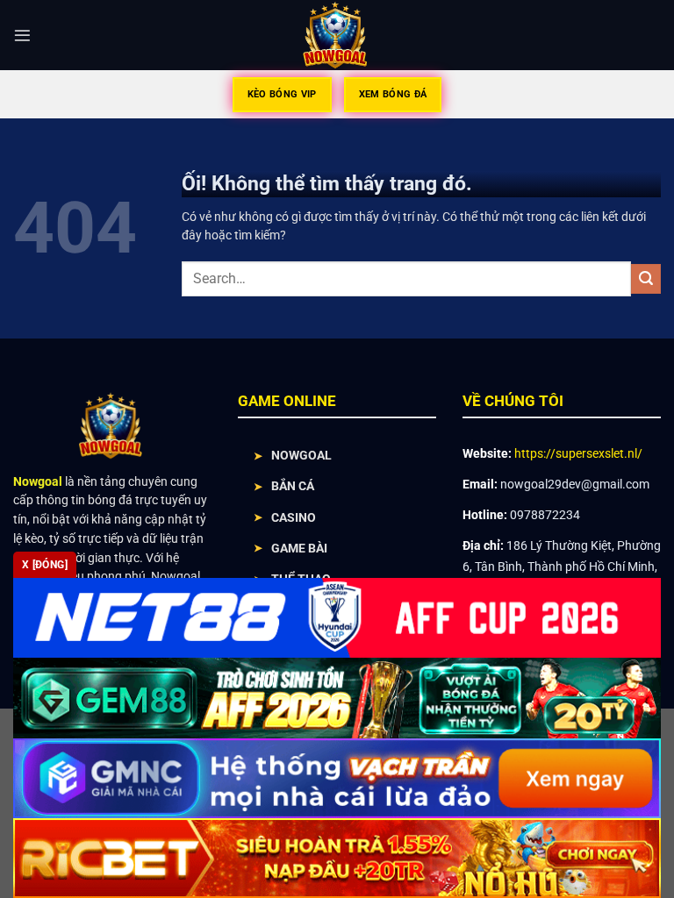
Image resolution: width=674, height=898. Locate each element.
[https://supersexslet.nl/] (337, 35)
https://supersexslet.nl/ (578, 453)
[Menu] (22, 35)
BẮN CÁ (292, 486)
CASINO (293, 517)
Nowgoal (37, 481)
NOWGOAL (301, 455)
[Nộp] (646, 279)
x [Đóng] (45, 565)
